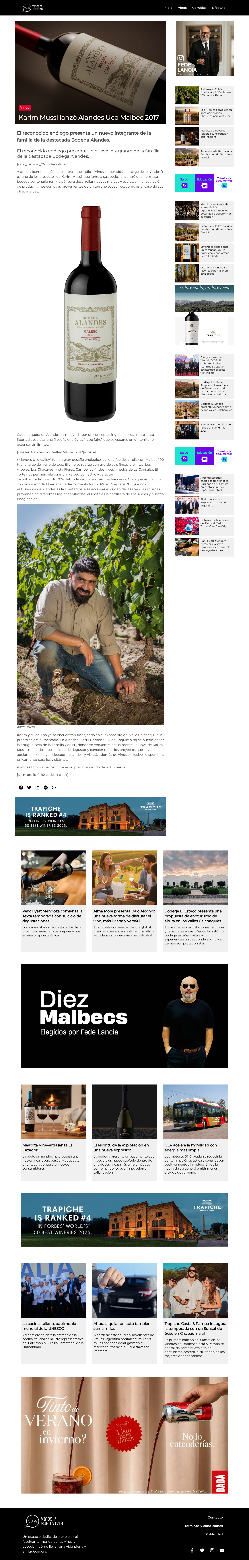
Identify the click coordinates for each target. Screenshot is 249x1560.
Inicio (168, 7)
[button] (25, 108)
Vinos (182, 7)
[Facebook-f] (192, 1550)
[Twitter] (202, 1550)
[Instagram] (212, 1550)
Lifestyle (219, 7)
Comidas (199, 7)
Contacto (215, 1517)
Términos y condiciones (204, 1526)
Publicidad (214, 1534)
